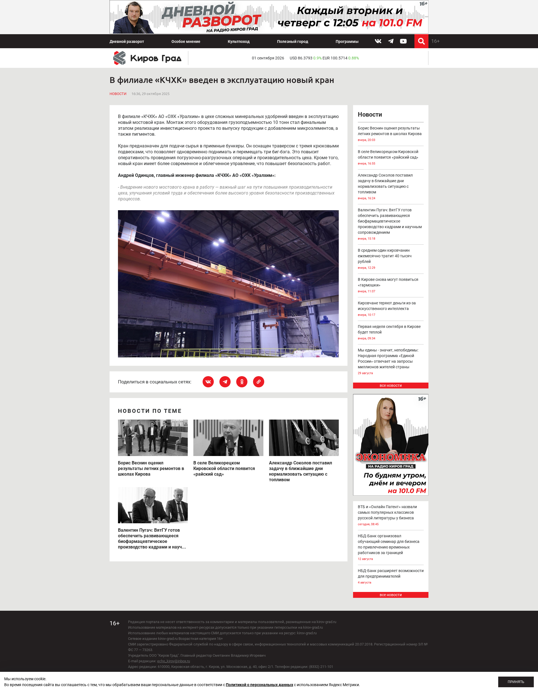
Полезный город (292, 41)
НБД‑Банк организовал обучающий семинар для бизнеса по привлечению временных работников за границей (388, 547)
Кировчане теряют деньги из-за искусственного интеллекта (387, 309)
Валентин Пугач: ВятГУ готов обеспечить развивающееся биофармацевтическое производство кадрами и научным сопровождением (390, 224)
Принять (516, 682)
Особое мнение (185, 41)
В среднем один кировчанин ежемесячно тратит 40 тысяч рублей (385, 259)
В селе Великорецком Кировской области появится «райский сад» (388, 157)
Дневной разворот (127, 41)
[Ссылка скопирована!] (258, 381)
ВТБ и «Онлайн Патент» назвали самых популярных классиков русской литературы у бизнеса (387, 515)
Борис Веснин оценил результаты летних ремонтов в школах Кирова (390, 134)
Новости (118, 94)
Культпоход (239, 41)
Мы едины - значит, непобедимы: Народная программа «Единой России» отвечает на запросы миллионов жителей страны (388, 361)
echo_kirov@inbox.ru (173, 661)
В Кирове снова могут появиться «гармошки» (388, 285)
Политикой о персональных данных (259, 684)
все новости (391, 385)
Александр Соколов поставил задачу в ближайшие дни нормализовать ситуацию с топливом (385, 186)
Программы (347, 41)
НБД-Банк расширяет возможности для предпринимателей (391, 576)
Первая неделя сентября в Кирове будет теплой (389, 332)
